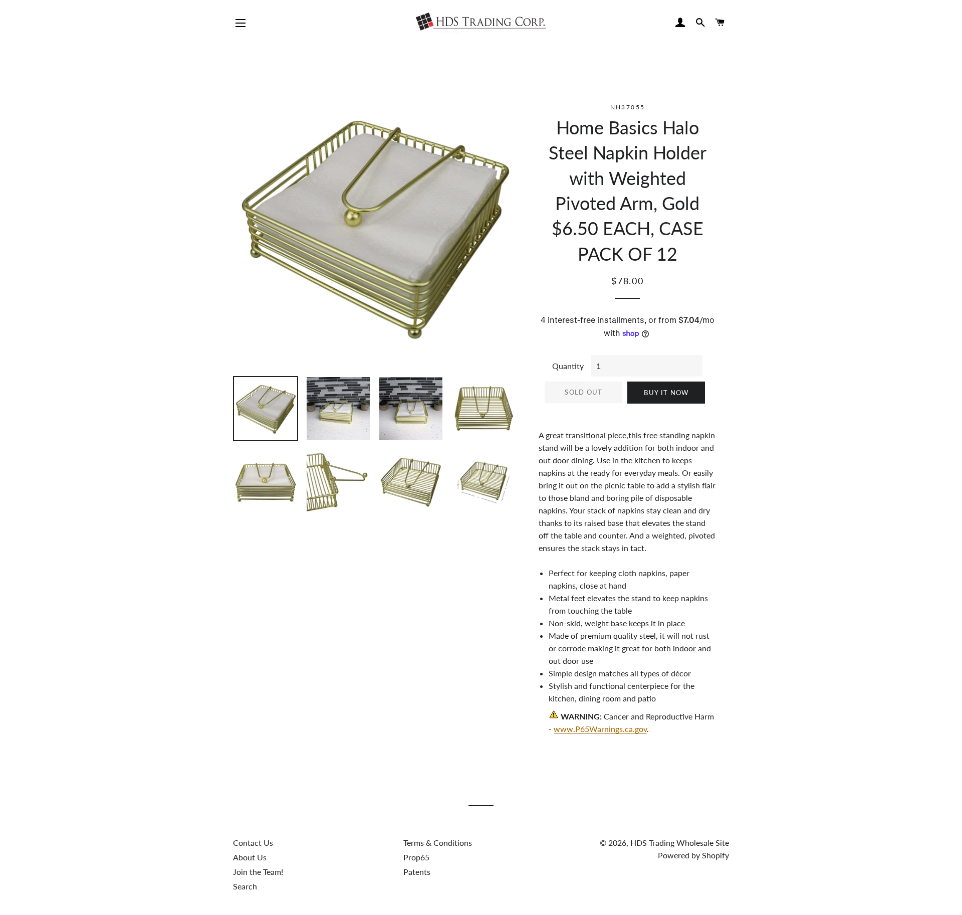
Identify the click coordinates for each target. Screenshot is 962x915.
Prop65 (416, 857)
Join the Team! (258, 871)
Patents (416, 871)
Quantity (568, 366)
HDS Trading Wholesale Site (679, 842)
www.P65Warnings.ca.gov (600, 729)
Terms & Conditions (437, 842)
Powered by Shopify (693, 855)
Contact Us (253, 842)
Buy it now (666, 393)
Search (245, 886)
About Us (250, 857)
